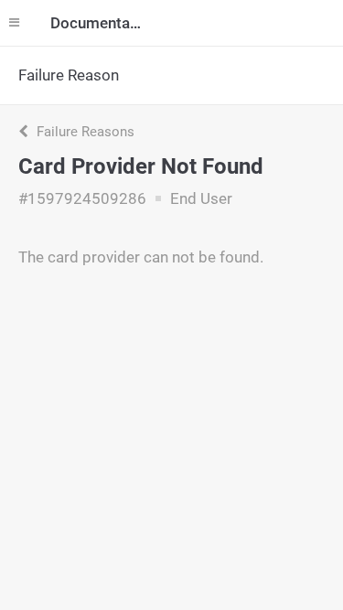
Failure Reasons (83, 131)
